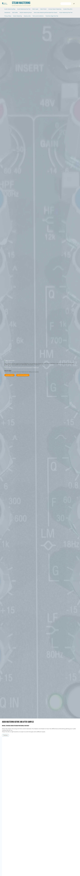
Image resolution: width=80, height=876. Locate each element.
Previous (5, 735)
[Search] (74, 3)
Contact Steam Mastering (54, 9)
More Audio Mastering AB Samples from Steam (45, 12)
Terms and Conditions (38, 16)
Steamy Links (27, 16)
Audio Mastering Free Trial (23, 9)
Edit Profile (15, 12)
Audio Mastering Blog (9, 9)
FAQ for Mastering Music (26, 12)
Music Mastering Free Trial (65, 12)
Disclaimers (7, 12)
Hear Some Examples (22, 375)
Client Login (35, 9)
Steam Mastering (21, 3)
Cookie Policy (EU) (67, 9)
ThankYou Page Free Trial (52, 16)
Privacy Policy (7, 16)
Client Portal (43, 9)
